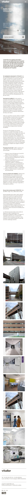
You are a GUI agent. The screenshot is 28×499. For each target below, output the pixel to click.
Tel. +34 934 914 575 (6, 477)
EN (7, 490)
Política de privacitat (6, 485)
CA (2, 490)
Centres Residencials (9, 43)
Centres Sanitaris (8, 37)
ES (4, 490)
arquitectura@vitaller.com (8, 483)
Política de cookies (17, 485)
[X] (20, 31)
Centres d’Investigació (10, 48)
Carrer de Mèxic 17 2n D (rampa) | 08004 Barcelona (14, 478)
